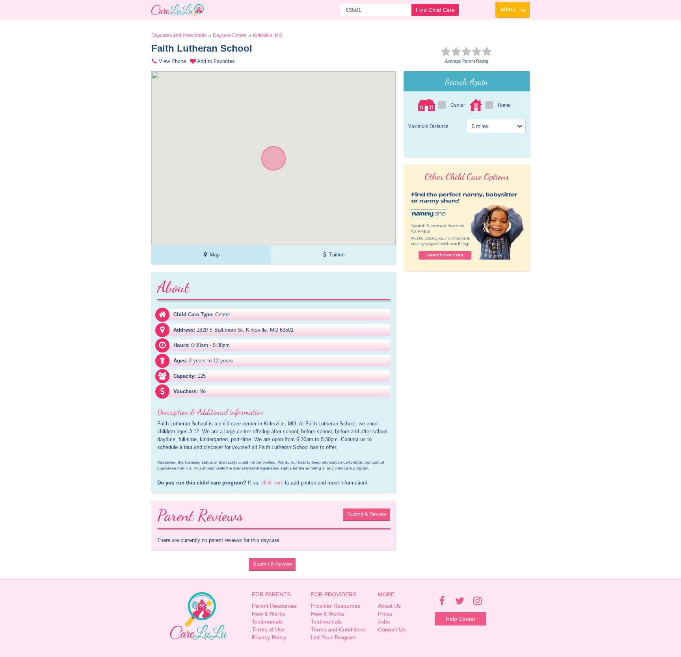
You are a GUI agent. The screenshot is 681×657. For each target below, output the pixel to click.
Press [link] (385, 614)
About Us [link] (389, 606)
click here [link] (272, 483)
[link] (177, 10)
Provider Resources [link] (335, 606)
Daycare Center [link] (230, 35)
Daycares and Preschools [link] (179, 35)
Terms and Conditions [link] (338, 629)
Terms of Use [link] (268, 629)
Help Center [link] (461, 619)
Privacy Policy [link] (269, 637)
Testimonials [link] (267, 621)
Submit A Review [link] (366, 514)
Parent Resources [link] (274, 606)
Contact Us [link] (392, 629)
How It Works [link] (268, 614)
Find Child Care (435, 10)
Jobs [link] (384, 621)
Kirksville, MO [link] (267, 35)
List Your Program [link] (333, 637)
